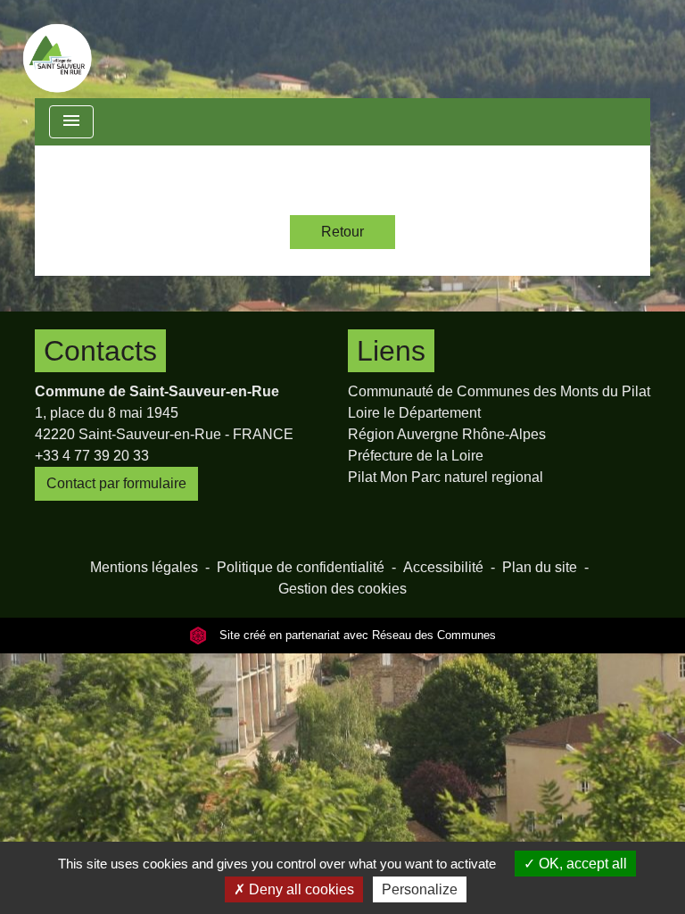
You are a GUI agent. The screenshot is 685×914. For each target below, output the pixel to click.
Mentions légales (144, 567)
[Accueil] (57, 49)
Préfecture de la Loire (415, 455)
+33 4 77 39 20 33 (92, 455)
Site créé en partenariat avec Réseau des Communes (356, 635)
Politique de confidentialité (300, 567)
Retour (342, 231)
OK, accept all (581, 863)
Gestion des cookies (342, 588)
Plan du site (539, 567)
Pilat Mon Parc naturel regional (445, 477)
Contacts (100, 351)
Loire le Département (414, 412)
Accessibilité (443, 567)
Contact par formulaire (116, 483)
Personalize (420, 889)
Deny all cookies (299, 889)
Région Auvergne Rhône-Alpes (447, 434)
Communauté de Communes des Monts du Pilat (499, 391)
